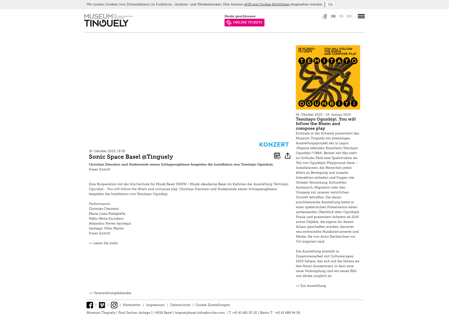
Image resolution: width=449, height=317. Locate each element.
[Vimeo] (102, 305)
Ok (330, 5)
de (333, 16)
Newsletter (132, 305)
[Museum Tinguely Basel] (108, 26)
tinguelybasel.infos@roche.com (200, 313)
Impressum (155, 305)
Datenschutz (180, 305)
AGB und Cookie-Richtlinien (267, 4)
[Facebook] (90, 305)
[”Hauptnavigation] (361, 16)
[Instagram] (114, 305)
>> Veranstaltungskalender (110, 293)
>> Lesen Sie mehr (103, 243)
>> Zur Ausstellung (311, 286)
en (349, 16)
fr (341, 16)
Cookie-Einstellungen (212, 305)
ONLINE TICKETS (247, 22)
